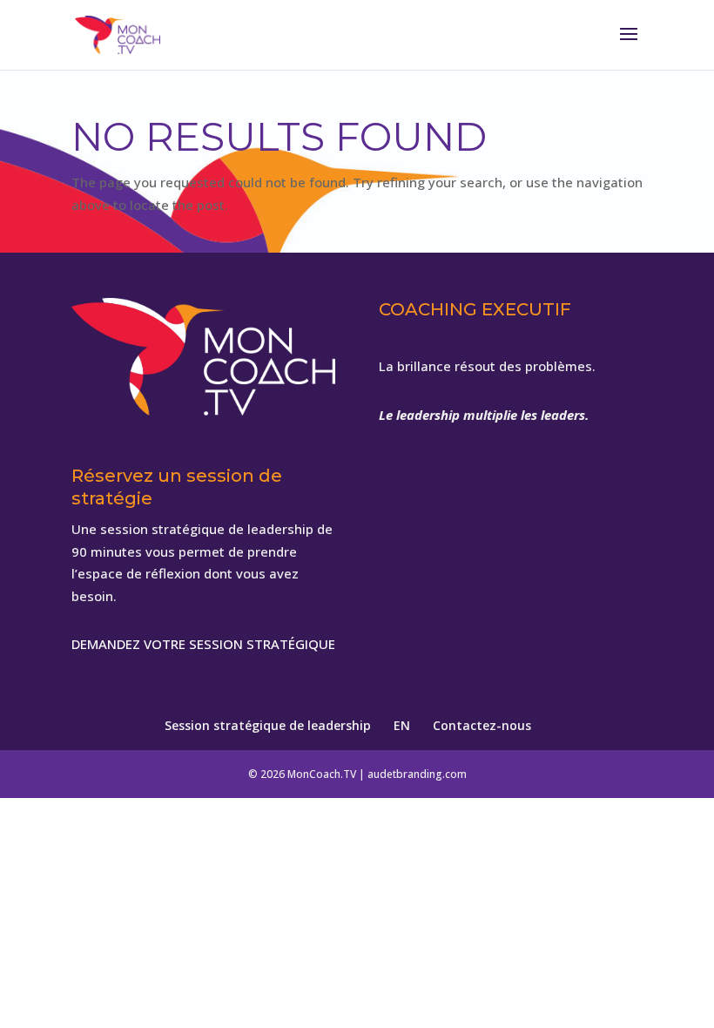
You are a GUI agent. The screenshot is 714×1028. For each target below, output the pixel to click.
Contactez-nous (482, 725)
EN (402, 725)
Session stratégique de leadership (268, 725)
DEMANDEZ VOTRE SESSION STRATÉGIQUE (203, 644)
